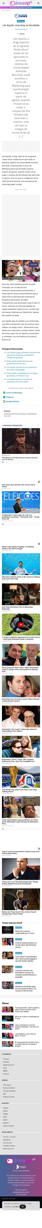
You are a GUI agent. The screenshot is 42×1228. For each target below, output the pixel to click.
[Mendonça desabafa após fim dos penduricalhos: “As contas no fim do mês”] (7, 985)
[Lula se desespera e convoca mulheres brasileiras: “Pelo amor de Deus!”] (7, 1027)
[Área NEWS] (21, 17)
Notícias (8, 10)
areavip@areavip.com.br (21, 1192)
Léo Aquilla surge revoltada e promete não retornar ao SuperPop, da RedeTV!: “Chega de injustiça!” (23, 355)
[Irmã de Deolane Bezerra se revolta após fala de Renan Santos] (7, 941)
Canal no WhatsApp (14, 393)
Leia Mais (15, 1206)
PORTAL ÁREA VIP (7, 1132)
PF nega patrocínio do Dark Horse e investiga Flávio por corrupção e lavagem (27, 1044)
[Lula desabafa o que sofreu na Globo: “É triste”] (7, 1036)
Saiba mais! (7, 416)
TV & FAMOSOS (6, 1054)
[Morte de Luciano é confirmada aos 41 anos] (7, 930)
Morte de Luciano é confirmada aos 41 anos (24, 932)
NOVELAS (5, 1080)
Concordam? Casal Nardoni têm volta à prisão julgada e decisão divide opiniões (26, 959)
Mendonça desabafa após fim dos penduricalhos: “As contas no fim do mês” (25, 988)
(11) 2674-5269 (21, 1194)
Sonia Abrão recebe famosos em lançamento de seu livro (19, 362)
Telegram (10, 397)
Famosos (5, 1011)
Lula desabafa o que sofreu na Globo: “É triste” (25, 1035)
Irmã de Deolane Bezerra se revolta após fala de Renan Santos (26, 945)
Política (4, 1029)
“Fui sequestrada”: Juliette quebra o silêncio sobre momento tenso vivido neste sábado (27, 1009)
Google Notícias (12, 401)
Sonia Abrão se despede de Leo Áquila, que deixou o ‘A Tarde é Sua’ (22, 374)
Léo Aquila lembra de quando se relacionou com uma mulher (19, 380)
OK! (22, 1206)
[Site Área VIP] (21, 3)
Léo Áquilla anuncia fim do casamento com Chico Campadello (22, 368)
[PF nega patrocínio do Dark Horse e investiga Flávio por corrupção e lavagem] (7, 1044)
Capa (3, 10)
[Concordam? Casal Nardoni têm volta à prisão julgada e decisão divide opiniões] (7, 955)
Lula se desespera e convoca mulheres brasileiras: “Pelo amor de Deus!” (27, 1027)
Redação (22, 34)
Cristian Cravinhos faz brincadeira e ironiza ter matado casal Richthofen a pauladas (26, 974)
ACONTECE (5, 1103)
